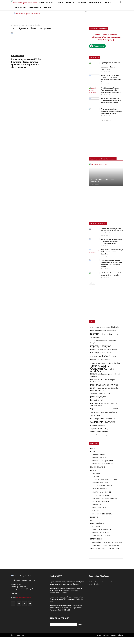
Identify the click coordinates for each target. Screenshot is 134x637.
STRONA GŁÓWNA (46, 2)
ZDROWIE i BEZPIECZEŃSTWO (103, 514)
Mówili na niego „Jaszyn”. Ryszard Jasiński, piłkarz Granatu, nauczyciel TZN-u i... (111, 90)
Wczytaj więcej (105, 120)
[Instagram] (19, 603)
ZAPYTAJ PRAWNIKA (102, 495)
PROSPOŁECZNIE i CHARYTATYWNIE (105, 498)
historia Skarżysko (109, 334)
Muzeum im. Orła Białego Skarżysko (102, 380)
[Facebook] (13, 603)
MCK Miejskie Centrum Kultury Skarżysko (102, 368)
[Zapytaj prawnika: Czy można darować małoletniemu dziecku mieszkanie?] (94, 231)
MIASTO (69, 2)
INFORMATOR (94, 2)
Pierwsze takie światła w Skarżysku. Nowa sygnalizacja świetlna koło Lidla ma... (111, 111)
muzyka (114, 385)
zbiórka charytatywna (99, 432)
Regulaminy (106, 635)
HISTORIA (95, 476)
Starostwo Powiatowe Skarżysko (103, 412)
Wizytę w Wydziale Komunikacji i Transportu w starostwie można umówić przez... (111, 241)
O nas (99, 635)
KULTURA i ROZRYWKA (17, 56)
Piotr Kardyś (93, 393)
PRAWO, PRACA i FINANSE (101, 492)
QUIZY (92, 520)
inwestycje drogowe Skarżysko (108, 349)
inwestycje (94, 349)
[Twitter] (30, 603)
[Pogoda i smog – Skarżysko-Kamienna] (106, 174)
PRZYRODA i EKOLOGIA (100, 501)
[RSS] (24, 603)
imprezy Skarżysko (100, 346)
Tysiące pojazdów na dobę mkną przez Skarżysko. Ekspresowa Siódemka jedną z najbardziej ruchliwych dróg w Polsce (66, 590)
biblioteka (115, 327)
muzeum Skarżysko (99, 385)
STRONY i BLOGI (96, 539)
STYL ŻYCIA (96, 511)
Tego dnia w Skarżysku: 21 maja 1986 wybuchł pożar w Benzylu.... (112, 252)
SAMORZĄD (96, 504)
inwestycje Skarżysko (101, 353)
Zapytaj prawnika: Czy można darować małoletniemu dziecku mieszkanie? (112, 231)
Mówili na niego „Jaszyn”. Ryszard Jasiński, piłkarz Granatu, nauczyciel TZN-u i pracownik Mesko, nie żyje (66, 599)
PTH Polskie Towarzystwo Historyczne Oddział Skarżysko (103, 404)
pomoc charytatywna (98, 397)
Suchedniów (95, 415)
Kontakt (113, 635)
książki (103, 363)
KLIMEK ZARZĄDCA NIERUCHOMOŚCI (105, 545)
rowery (109, 409)
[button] (120, 3)
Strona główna (15, 25)
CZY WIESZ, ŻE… (98, 526)
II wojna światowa (95, 337)
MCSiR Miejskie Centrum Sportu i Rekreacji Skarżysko (105, 375)
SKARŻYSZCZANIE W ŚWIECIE (102, 464)
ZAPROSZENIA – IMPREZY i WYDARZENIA (104, 548)
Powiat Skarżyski (96, 400)
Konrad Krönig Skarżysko (100, 360)
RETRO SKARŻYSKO (19, 7)
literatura (117, 363)
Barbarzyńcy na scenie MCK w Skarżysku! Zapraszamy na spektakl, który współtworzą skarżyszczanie (26, 63)
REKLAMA (47, 7)
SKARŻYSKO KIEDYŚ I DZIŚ (101, 533)
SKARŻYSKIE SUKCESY (100, 458)
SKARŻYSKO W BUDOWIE (103, 486)
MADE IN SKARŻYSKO (97, 467)
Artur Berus (106, 327)
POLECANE (94, 517)
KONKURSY (94, 448)
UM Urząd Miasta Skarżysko (102, 419)
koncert (106, 356)
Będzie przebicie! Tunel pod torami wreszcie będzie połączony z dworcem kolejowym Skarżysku (67, 583)
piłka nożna (102, 393)
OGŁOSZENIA (81, 2)
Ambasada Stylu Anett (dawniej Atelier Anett (107, 542)
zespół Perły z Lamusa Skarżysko (99, 435)
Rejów (92, 409)
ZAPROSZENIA (34, 7)
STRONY (59, 2)
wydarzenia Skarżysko (102, 422)
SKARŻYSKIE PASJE (98, 454)
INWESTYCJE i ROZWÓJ (100, 483)
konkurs (114, 356)
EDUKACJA (96, 473)
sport (115, 409)
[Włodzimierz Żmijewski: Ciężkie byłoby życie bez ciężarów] (94, 275)
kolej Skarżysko (95, 356)
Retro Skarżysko (101, 409)
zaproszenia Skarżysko (101, 428)
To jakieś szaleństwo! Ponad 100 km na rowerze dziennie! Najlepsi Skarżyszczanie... (111, 101)
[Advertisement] (85, 17)
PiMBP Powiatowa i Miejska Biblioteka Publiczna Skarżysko (104, 389)
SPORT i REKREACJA (99, 508)
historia (94, 334)
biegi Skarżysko (111, 330)
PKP (109, 393)
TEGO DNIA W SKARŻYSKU (101, 536)
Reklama (120, 635)
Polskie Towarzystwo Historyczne (106, 479)
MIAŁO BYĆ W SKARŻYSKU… (102, 530)
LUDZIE (106, 2)
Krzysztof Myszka (95, 363)
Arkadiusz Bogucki (95, 327)
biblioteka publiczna (98, 330)
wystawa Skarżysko (97, 425)
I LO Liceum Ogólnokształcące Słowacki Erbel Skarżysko (103, 342)
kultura (109, 363)
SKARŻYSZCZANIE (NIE (100, 461)
